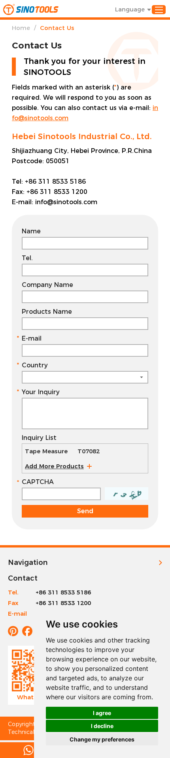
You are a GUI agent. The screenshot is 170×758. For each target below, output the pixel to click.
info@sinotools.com (66, 202)
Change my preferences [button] (102, 739)
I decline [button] (102, 726)
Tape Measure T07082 (62, 451)
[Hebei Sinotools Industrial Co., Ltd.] (31, 9)
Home (21, 28)
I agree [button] (102, 713)
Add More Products (54, 466)
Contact (23, 578)
